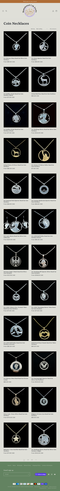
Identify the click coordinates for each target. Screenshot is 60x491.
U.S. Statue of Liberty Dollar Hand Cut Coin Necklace (42, 165)
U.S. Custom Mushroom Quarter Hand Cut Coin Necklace (43, 201)
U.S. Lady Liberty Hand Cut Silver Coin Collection (15, 236)
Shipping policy (43, 488)
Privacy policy (45, 486)
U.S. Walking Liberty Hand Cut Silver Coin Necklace (43, 130)
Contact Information (47, 465)
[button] (3, 11)
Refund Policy (27, 465)
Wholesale (19, 465)
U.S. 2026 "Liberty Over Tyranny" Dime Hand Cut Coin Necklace (15, 308)
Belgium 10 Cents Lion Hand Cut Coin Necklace (42, 414)
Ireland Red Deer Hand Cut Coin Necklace (43, 94)
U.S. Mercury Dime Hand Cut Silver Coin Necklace (15, 59)
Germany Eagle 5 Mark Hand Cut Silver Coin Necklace (15, 272)
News (14, 465)
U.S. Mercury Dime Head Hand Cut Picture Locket (16, 379)
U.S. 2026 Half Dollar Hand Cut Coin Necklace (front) (42, 236)
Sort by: (33, 28)
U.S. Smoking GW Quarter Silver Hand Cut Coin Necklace (43, 272)
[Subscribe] (28, 474)
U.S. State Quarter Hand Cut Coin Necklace (41, 59)
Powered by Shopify (28, 486)
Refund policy (37, 486)
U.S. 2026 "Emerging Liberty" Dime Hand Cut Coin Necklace (43, 308)
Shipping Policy (36, 465)
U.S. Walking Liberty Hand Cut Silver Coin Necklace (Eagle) (43, 450)
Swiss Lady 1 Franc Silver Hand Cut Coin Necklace (15, 414)
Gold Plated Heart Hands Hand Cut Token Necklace (43, 343)
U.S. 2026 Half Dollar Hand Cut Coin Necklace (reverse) (14, 343)
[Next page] (36, 459)
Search (9, 465)
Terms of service (52, 486)
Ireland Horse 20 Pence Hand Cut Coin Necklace (15, 165)
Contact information (52, 488)
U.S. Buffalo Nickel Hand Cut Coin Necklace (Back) (13, 94)
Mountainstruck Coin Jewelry (18, 486)
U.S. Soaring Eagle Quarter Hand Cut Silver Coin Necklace (42, 379)
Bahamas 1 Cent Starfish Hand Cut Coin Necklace (15, 450)
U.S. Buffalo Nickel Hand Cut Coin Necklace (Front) (13, 130)
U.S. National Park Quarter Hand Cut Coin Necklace (16, 201)
